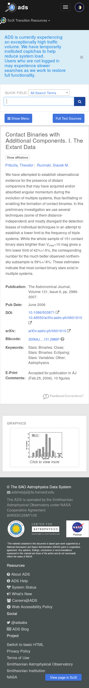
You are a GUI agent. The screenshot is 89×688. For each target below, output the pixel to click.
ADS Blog (20, 629)
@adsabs (18, 622)
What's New (21, 593)
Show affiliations (17, 157)
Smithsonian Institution (26, 670)
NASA (12, 677)
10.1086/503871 (41, 312)
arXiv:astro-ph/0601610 (47, 330)
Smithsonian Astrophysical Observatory (40, 664)
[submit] (79, 101)
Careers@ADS (24, 600)
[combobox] (49, 92)
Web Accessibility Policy (31, 606)
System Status (23, 587)
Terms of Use (18, 657)
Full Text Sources (68, 118)
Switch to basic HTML (25, 644)
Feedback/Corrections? (66, 395)
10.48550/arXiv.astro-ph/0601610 (55, 317)
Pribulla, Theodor (19, 164)
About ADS (20, 574)
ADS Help (19, 580)
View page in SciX (63, 677)
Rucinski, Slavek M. (53, 164)
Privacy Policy (18, 651)
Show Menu (19, 118)
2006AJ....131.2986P (44, 339)
